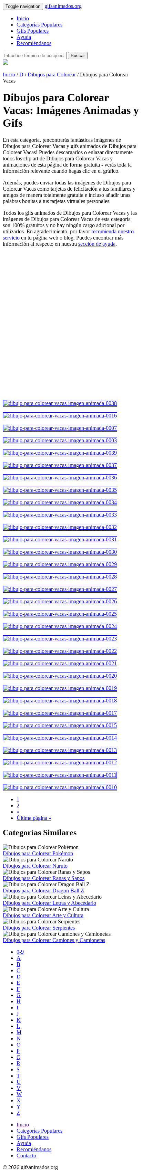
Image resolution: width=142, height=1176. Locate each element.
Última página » (34, 818)
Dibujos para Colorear (52, 74)
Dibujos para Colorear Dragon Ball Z (43, 890)
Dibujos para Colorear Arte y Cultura (43, 915)
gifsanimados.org (63, 6)
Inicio (23, 18)
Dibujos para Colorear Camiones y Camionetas (54, 940)
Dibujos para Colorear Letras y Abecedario (49, 903)
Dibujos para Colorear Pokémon (38, 853)
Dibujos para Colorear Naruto (35, 866)
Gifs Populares (33, 31)
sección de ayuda (96, 244)
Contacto (26, 1155)
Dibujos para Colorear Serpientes (39, 928)
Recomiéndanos (34, 43)
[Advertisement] (71, 323)
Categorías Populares (39, 25)
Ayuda (24, 37)
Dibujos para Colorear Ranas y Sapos (43, 878)
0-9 (20, 952)
